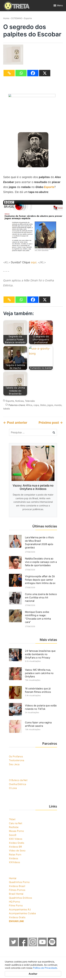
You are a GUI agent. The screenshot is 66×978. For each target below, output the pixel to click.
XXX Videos (15, 838)
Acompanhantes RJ (20, 909)
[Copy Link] (9, 73)
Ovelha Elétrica (17, 784)
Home (6, 18)
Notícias (19, 401)
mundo (58, 405)
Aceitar (33, 973)
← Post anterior (15, 422)
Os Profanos (16, 756)
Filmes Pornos (17, 889)
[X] (44, 73)
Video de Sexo (17, 850)
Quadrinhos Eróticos (20, 897)
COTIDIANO (16, 18)
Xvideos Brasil (17, 886)
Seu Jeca (14, 764)
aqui (33, 262)
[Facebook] (32, 73)
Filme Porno (16, 905)
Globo (43, 405)
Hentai (12, 878)
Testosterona (16, 760)
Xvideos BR (15, 846)
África (29, 405)
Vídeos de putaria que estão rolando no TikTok (41, 707)
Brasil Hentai (16, 893)
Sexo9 (12, 835)
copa (36, 405)
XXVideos (14, 862)
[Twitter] (13, 945)
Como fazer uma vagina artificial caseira (38, 724)
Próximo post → (51, 422)
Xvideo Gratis (16, 842)
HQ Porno (14, 901)
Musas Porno (16, 830)
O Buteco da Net (18, 780)
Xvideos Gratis (17, 917)
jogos (50, 405)
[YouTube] (42, 945)
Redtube (14, 827)
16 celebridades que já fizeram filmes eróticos (38, 690)
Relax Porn (15, 854)
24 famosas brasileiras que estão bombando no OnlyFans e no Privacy (40, 654)
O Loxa (13, 788)
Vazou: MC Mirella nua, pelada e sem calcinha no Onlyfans (39, 673)
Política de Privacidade (45, 967)
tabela (6, 408)
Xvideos (13, 858)
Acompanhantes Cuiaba (22, 913)
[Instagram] (33, 945)
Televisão (30, 401)
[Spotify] (52, 945)
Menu (60, 5)
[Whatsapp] (21, 73)
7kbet (12, 819)
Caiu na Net (15, 823)
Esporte (28, 18)
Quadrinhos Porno (19, 882)
